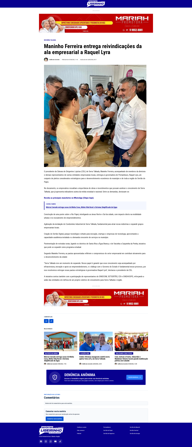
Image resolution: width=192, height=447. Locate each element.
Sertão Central (134, 430)
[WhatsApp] (51, 441)
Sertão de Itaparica (108, 433)
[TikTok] (60, 441)
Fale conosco (80, 430)
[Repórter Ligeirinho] (96, 4)
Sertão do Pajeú (107, 430)
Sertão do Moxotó (135, 427)
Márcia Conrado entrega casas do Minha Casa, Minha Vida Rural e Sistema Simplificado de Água (81, 207)
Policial (79, 433)
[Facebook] (41, 441)
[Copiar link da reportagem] (51, 321)
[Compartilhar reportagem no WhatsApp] (46, 321)
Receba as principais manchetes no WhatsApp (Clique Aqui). (69, 198)
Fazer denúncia (133, 377)
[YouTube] (55, 441)
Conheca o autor (81, 427)
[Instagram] (46, 441)
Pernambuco (107, 427)
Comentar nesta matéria (54, 419)
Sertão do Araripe (135, 433)
